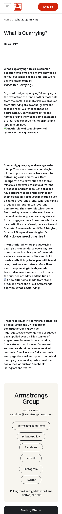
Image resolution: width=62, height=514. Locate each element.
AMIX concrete (44, 352)
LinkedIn (31, 458)
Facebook (38, 364)
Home (7, 19)
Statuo (36, 510)
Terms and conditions (31, 425)
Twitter (27, 368)
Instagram (10, 368)
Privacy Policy (31, 436)
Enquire (48, 6)
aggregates (11, 112)
